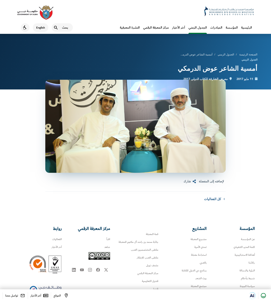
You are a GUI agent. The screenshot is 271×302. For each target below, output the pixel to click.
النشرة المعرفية (130, 27)
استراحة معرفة (199, 255)
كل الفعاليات (212, 199)
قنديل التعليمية (150, 281)
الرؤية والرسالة (247, 270)
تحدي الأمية (200, 247)
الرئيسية (246, 27)
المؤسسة (232, 27)
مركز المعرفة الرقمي (156, 27)
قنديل (155, 289)
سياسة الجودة (247, 286)
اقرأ (108, 239)
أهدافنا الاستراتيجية (245, 255)
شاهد (107, 247)
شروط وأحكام (248, 278)
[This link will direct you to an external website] (35, 12)
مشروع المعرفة (199, 239)
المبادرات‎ (216, 27)
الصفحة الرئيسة (248, 54)
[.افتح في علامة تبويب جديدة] (252, 295)
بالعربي (203, 263)
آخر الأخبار (178, 27)
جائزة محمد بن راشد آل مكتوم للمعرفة (138, 242)
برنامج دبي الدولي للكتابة (194, 270)
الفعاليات (57, 239)
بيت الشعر (201, 278)
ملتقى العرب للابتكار (147, 257)
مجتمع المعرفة (199, 286)
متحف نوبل (152, 265)
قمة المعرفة (152, 234)
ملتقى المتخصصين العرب (144, 250)
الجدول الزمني (197, 27)
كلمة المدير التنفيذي (244, 247)
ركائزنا (252, 263)
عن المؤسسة (248, 239)
